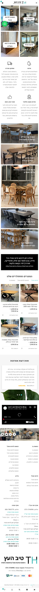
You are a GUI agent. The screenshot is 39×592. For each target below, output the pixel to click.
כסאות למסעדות (13, 456)
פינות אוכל (34, 480)
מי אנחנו (16, 488)
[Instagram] (10, 434)
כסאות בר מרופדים (32, 456)
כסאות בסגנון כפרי (13, 453)
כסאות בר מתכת (33, 459)
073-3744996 (29, 509)
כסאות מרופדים (14, 462)
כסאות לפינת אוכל (13, 450)
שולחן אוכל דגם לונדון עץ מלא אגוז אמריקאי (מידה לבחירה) (30, 340)
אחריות (16, 501)
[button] (5, 24)
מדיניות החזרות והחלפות (11, 498)
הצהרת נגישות (14, 485)
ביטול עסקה (15, 496)
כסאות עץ (15, 465)
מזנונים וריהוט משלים (12, 480)
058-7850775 (9, 509)
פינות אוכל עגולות (32, 486)
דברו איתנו (15, 493)
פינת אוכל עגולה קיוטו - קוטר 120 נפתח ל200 (29, 305)
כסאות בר (35, 450)
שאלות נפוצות (14, 491)
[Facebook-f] (14, 434)
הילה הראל (30, 386)
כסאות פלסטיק (14, 468)
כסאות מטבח (14, 459)
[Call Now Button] (4, 296)
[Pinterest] (2, 434)
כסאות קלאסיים (14, 471)
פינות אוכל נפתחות (32, 483)
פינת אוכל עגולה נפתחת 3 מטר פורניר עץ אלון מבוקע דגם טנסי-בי (10, 342)
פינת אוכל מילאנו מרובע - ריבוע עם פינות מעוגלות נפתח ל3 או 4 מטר (10, 306)
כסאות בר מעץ (33, 453)
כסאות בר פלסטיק (32, 462)
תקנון (17, 483)
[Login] (12, 589)
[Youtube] (6, 434)
